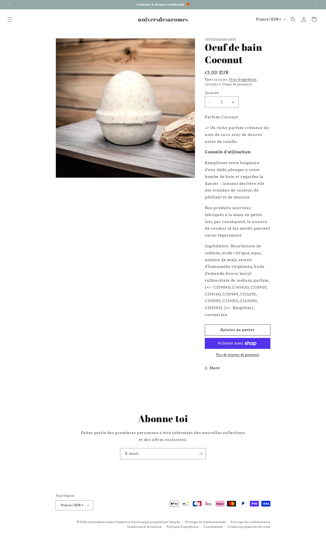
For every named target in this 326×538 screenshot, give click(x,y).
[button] (10, 19)
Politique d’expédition (183, 526)
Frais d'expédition (243, 79)
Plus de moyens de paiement (237, 355)
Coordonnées (213, 526)
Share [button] (215, 368)
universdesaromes (101, 522)
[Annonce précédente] (9, 4)
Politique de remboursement (205, 522)
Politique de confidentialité (250, 522)
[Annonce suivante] (316, 4)
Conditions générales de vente (249, 526)
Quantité (212, 93)
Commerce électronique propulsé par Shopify (147, 522)
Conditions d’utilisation (144, 526)
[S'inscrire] (200, 453)
